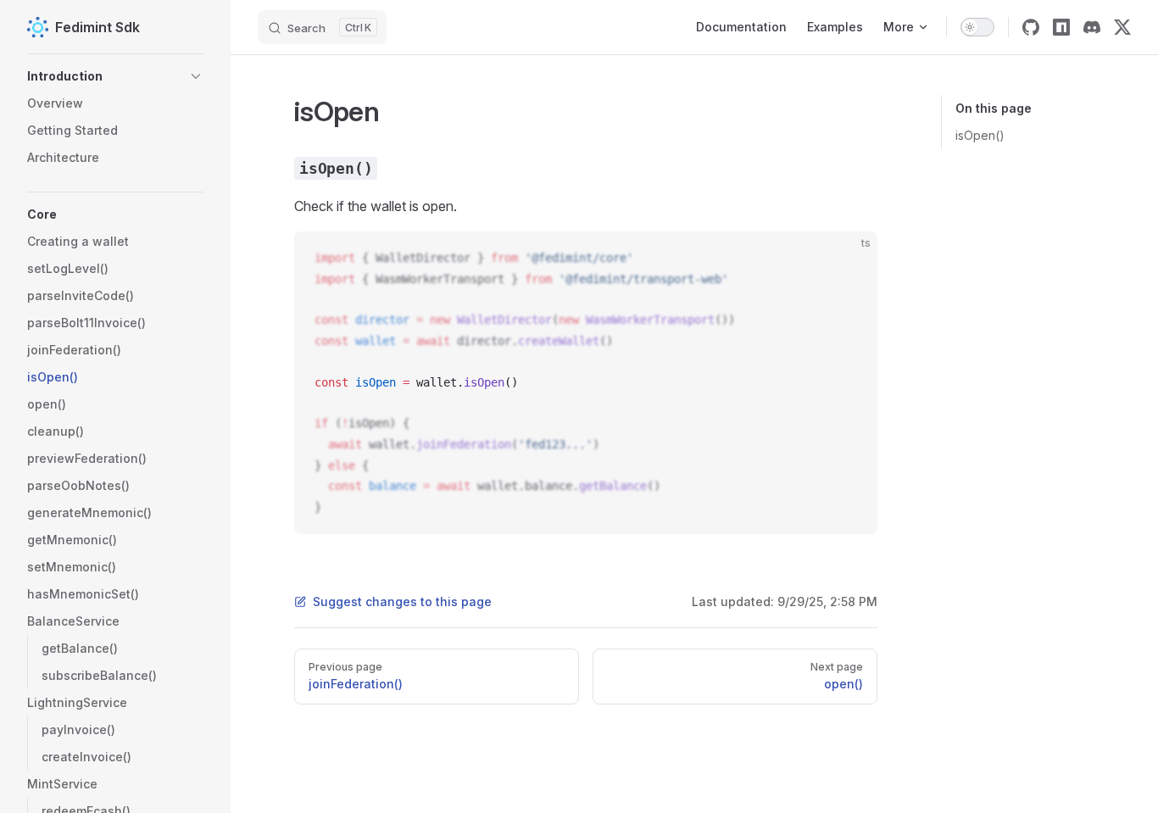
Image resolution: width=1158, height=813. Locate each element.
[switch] (977, 27)
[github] (1031, 27)
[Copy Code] (850, 259)
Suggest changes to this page (402, 601)
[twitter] (1122, 27)
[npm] (1061, 27)
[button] (115, 76)
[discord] (1092, 27)
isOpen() (980, 135)
